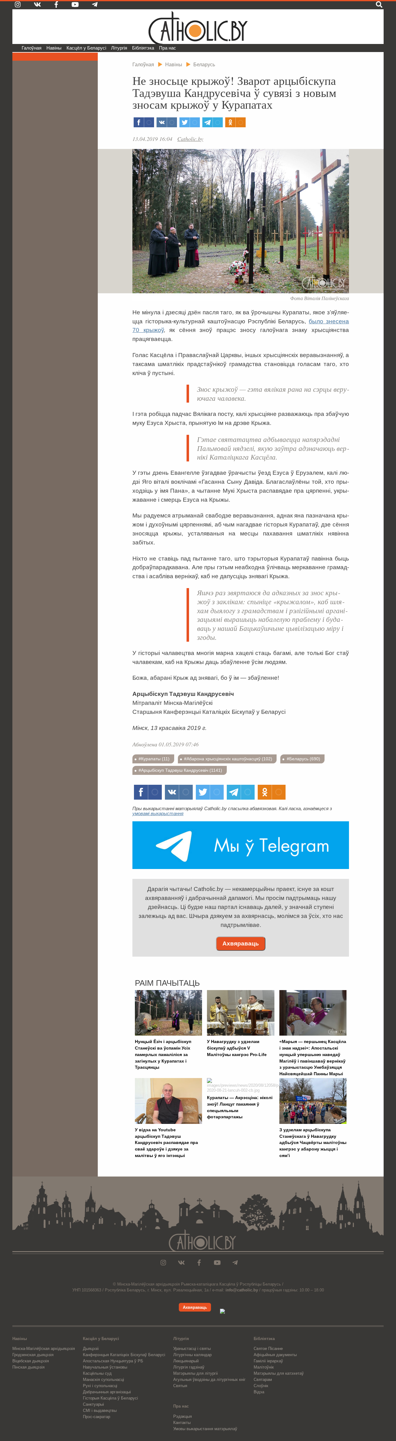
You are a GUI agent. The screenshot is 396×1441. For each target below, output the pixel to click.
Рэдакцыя (182, 1416)
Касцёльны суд (97, 1373)
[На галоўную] (198, 26)
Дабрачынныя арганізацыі (107, 1392)
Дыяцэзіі (91, 1348)
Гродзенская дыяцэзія (33, 1354)
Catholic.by (190, 138)
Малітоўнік (264, 1367)
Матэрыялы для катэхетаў (279, 1373)
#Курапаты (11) (154, 758)
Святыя (180, 1385)
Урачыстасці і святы (192, 1348)
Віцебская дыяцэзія (30, 1361)
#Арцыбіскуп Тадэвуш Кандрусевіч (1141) (180, 770)
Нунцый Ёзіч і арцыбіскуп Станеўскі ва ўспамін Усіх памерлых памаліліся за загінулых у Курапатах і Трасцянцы (163, 1054)
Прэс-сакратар (96, 1416)
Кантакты (182, 1422)
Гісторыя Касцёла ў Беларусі (110, 1398)
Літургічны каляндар (192, 1354)
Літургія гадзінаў (188, 1367)
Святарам (263, 1379)
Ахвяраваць (240, 943)
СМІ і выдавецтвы (100, 1410)
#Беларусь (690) (303, 758)
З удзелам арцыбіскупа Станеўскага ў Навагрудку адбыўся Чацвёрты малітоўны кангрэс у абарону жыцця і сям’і (312, 1142)
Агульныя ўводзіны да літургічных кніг (209, 1379)
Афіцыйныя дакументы (275, 1354)
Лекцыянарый (186, 1361)
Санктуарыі (93, 1404)
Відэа (259, 1392)
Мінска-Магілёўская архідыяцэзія (43, 1348)
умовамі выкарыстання (157, 813)
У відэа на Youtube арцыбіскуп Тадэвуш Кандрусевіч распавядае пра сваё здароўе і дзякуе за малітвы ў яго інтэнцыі (166, 1142)
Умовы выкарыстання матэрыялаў (205, 1428)
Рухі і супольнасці (100, 1385)
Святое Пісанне (268, 1348)
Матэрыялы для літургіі (195, 1373)
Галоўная (31, 47)
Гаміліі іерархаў (268, 1361)
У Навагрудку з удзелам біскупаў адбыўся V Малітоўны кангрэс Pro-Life (237, 1048)
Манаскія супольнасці (103, 1379)
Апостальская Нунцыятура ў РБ (113, 1361)
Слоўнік (261, 1385)
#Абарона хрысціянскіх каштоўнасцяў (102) (228, 758)
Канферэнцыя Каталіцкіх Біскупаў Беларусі (124, 1354)
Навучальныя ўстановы (105, 1367)
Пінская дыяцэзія (28, 1367)
